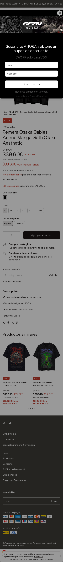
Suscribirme (31, 84)
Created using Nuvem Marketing (31, 96)
